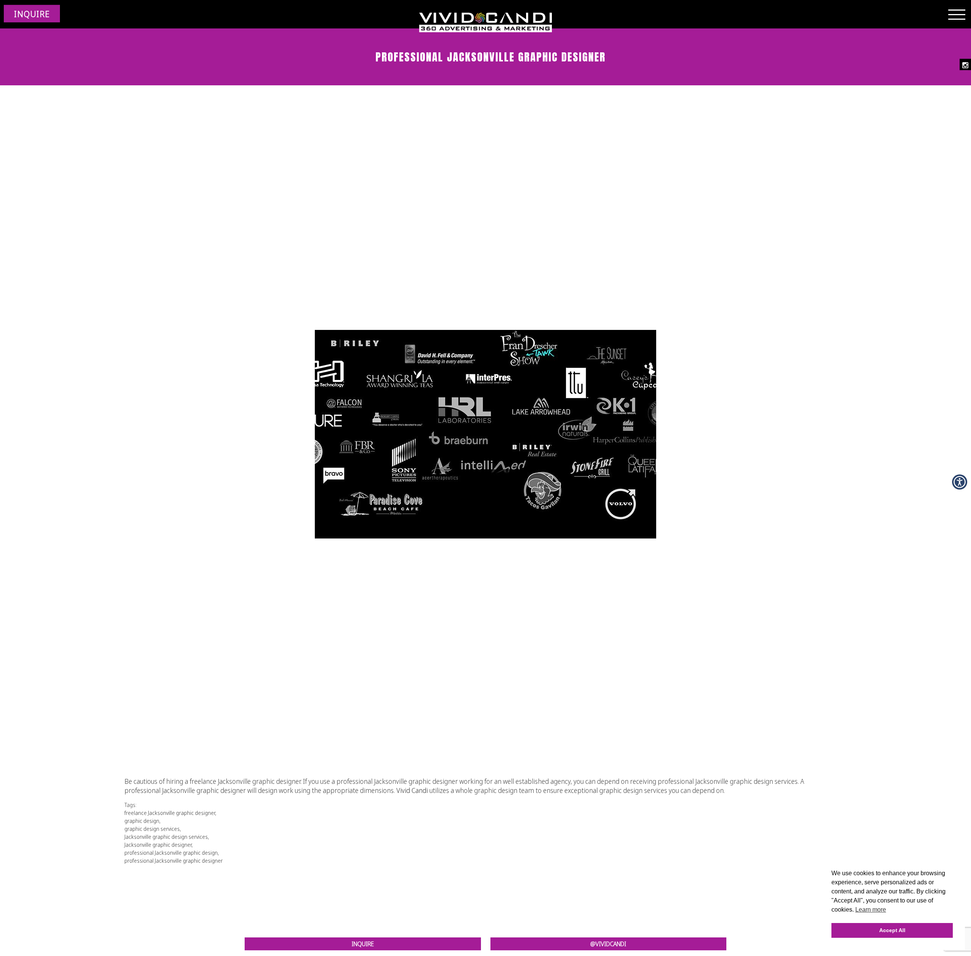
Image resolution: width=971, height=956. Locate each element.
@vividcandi (608, 944)
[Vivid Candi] (485, 23)
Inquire (363, 944)
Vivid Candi (412, 790)
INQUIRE (32, 13)
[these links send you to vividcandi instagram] (965, 64)
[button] (959, 482)
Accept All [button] (892, 930)
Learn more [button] (870, 909)
